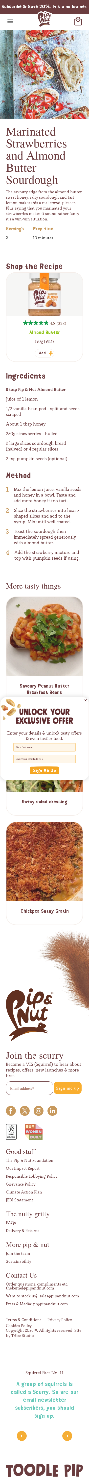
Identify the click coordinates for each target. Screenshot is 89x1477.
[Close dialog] (85, 700)
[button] (44, 770)
